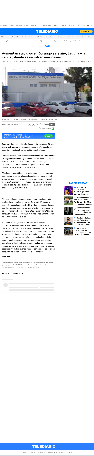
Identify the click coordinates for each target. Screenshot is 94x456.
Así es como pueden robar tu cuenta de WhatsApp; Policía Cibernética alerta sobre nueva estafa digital (82, 233)
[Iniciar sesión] (92, 25)
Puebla (63, 25)
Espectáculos (50, 37)
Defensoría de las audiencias (55, 452)
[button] (47, 128)
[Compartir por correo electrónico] (46, 124)
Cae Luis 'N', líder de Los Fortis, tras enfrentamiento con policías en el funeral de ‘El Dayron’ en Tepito (82, 223)
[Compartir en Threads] (41, 124)
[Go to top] (91, 446)
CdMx (26, 25)
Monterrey (35, 25)
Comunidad (15, 37)
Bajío (79, 25)
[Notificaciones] (88, 25)
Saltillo (71, 25)
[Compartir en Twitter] (37, 124)
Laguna (55, 25)
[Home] (47, 31)
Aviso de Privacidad (29, 452)
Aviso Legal (41, 452)
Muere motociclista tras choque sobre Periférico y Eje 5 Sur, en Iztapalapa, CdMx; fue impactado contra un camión (83, 203)
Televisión (40, 37)
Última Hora (5, 37)
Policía (24, 37)
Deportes (71, 37)
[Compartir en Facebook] (33, 124)
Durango (86, 25)
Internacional (81, 37)
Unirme (47, 136)
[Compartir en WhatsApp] (29, 124)
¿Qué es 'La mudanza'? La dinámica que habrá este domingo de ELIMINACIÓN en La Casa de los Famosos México (82, 194)
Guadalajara (46, 25)
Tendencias (61, 37)
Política (31, 37)
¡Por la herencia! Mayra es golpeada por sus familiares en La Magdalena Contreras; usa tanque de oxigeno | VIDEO (83, 213)
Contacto (69, 452)
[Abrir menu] (2, 31)
